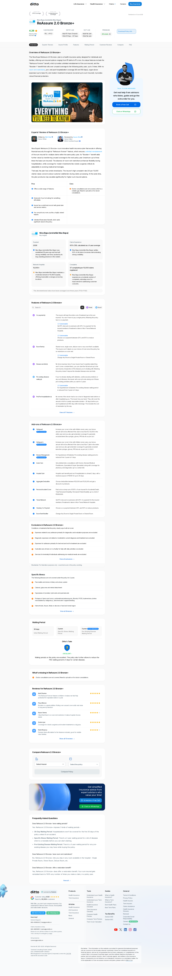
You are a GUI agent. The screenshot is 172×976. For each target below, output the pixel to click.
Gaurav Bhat (77, 137)
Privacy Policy (127, 898)
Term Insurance (74, 898)
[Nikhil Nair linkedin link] (52, 137)
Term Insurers (127, 903)
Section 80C (109, 919)
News (70, 915)
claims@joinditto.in (46, 929)
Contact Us (126, 924)
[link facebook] (135, 929)
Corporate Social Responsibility (128, 917)
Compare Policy (67, 772)
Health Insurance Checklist (92, 906)
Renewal (126, 914)
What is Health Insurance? (109, 896)
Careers (130, 921)
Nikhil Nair (48, 137)
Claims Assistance (129, 906)
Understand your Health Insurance (94, 896)
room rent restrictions (37, 70)
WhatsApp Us (54, 913)
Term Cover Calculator (94, 922)
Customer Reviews (106, 45)
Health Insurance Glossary (128, 910)
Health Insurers (128, 901)
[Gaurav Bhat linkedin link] (81, 137)
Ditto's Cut (129, 960)
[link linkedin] (125, 929)
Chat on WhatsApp (91, 806)
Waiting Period (89, 45)
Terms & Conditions (129, 895)
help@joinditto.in (46, 922)
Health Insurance (74, 895)
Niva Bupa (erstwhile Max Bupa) (49, 20)
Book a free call (39, 913)
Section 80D (109, 917)
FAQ (130, 45)
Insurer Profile (63, 45)
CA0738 (68, 953)
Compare (120, 45)
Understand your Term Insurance (94, 901)
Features (76, 45)
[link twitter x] (120, 929)
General (71, 918)
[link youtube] (115, 929)
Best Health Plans (110, 905)
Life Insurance (73, 910)
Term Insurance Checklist (92, 910)
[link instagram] (130, 929)
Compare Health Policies (92, 915)
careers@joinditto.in (37, 940)
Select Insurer (41, 764)
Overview (33, 45)
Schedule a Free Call (92, 800)
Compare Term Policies (94, 919)
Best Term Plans (110, 907)
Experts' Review (47, 45)
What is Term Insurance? (109, 901)
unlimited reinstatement (93, 151)
